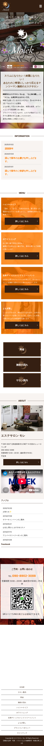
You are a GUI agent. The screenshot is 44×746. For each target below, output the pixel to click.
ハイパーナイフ (22, 707)
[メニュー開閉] (40, 6)
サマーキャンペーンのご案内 (13, 520)
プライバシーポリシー (22, 728)
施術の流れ (22, 702)
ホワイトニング (22, 713)
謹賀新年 (9, 148)
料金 (22, 697)
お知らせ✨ (7, 512)
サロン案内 (22, 692)
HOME (22, 687)
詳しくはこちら (22, 462)
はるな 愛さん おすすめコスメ (14, 527)
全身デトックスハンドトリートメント (22, 718)
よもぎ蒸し (22, 723)
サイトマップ (22, 733)
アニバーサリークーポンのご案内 (15, 535)
